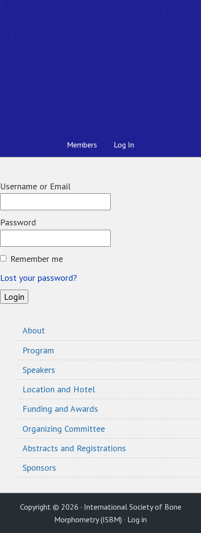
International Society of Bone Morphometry (100, 66)
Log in (137, 519)
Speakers (38, 369)
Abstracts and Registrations (74, 448)
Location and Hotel (58, 389)
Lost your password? (38, 277)
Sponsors (39, 467)
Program (38, 350)
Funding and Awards (60, 408)
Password (18, 222)
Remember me (36, 258)
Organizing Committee (63, 428)
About (33, 330)
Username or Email (35, 186)
